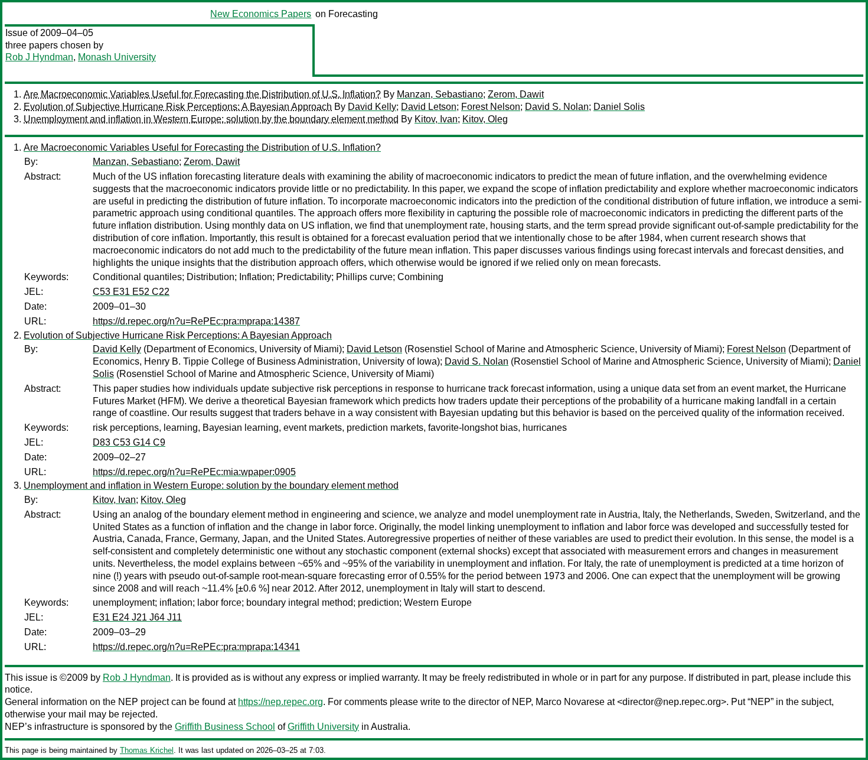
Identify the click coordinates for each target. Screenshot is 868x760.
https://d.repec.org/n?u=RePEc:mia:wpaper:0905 (194, 472)
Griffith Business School (225, 727)
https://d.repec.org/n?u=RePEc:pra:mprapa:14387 (196, 321)
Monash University (117, 57)
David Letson (428, 107)
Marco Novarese (570, 702)
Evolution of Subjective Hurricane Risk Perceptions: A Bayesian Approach (178, 107)
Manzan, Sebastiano (440, 94)
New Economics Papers (260, 14)
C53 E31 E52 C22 (131, 292)
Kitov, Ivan (436, 119)
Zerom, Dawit (516, 94)
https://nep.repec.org (280, 702)
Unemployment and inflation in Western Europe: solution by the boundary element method (211, 119)
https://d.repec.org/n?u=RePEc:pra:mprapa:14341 (196, 647)
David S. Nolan (557, 107)
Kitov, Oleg (485, 119)
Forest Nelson (490, 107)
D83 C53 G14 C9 (129, 442)
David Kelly (372, 107)
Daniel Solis (619, 107)
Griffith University (323, 727)
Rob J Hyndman (39, 57)
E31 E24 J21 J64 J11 (137, 617)
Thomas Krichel (147, 750)
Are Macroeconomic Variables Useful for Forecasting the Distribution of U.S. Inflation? (202, 94)
